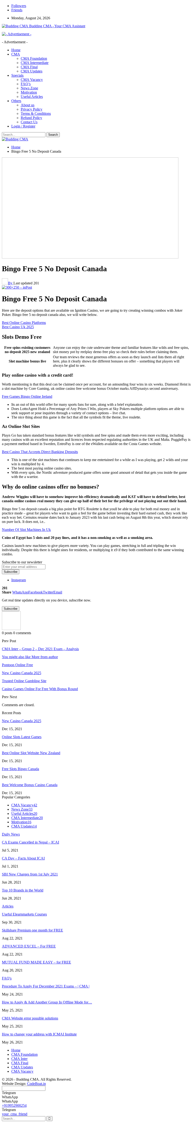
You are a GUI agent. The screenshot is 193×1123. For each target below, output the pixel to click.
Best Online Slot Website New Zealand (31, 753)
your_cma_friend (14, 1114)
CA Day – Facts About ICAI (23, 858)
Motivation (29, 92)
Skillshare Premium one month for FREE (32, 930)
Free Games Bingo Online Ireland (27, 396)
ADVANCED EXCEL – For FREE (29, 946)
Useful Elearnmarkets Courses (24, 914)
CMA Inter (19, 1059)
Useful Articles (32, 97)
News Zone (29, 88)
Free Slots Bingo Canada (20, 769)
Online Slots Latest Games (21, 737)
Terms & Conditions (36, 113)
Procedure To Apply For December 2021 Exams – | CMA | (45, 986)
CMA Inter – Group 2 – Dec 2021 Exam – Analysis (40, 649)
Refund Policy (31, 118)
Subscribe (10, 571)
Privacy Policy (31, 109)
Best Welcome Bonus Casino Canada (29, 785)
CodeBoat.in (36, 1084)
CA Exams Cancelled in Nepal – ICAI (30, 842)
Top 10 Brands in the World (22, 890)
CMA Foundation (34, 58)
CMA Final (29, 67)
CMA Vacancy (32, 80)
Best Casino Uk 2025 (18, 327)
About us (27, 105)
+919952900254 (14, 1105)
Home (15, 50)
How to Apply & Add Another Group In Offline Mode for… (47, 1002)
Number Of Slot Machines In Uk (26, 530)
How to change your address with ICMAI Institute (39, 1034)
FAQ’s (26, 84)
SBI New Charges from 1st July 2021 (30, 874)
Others (16, 101)
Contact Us (29, 122)
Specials (17, 75)
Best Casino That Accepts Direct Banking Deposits (40, 452)
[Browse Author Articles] (11, 629)
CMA (15, 54)
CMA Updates (31, 71)
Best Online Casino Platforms (24, 323)
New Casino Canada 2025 (21, 721)
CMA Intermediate (34, 63)
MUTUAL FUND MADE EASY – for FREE (36, 962)
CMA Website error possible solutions (30, 1018)
